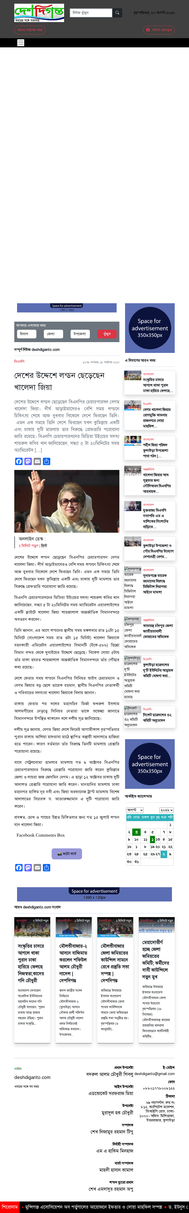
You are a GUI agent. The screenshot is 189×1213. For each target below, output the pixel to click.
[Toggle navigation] (20, 42)
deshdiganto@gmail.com (154, 1074)
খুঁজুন (107, 334)
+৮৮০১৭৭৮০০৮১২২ (159, 1088)
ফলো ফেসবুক (162, 30)
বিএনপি (19, 361)
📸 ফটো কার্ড (66, 854)
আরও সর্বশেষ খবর (29, 30)
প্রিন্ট (44, 546)
